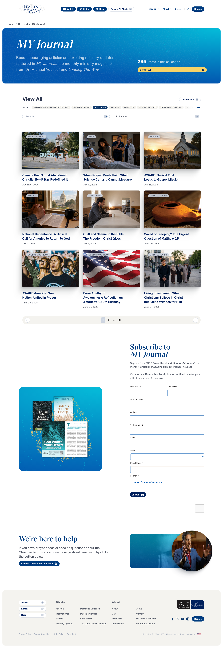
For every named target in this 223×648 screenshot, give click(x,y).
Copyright (71, 634)
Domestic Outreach (90, 608)
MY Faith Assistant (145, 623)
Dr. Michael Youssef (146, 618)
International (62, 613)
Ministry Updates (64, 623)
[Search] (106, 116)
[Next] (195, 320)
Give (114, 613)
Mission (60, 608)
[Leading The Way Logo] (32, 9)
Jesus (139, 608)
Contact (140, 613)
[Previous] (27, 320)
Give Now (158, 378)
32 (119, 320)
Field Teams (86, 618)
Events (59, 618)
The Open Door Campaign (93, 623)
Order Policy (58, 634)
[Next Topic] (194, 107)
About (115, 608)
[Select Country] (200, 634)
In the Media (118, 623)
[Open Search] (187, 9)
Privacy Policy (25, 634)
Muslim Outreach (88, 613)
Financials (117, 618)
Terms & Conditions (42, 634)
